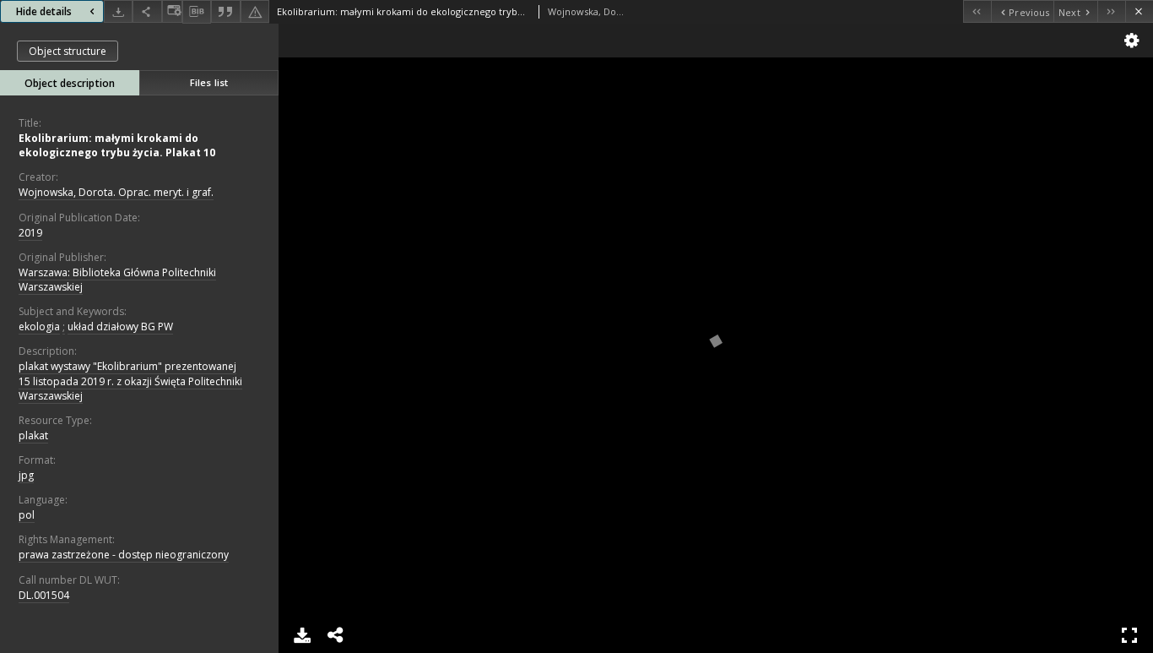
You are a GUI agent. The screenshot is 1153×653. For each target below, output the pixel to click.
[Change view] (172, 11)
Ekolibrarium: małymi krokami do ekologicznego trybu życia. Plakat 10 (117, 145)
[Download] (118, 11)
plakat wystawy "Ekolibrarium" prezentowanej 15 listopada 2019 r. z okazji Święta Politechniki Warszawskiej (130, 380)
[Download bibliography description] (196, 12)
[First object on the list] (977, 11)
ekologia (39, 326)
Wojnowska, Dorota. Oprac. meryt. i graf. (116, 192)
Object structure (67, 51)
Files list (209, 82)
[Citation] (225, 11)
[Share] (147, 11)
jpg (26, 475)
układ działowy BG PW (120, 326)
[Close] (1139, 11)
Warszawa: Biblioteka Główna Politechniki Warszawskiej (117, 279)
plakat (33, 435)
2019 (30, 233)
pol (27, 515)
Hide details (44, 11)
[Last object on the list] (1111, 11)
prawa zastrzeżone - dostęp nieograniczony (124, 554)
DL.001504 (44, 595)
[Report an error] (255, 11)
